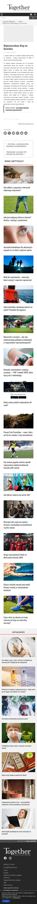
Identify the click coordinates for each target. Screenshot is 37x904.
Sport (20, 21)
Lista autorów (31, 841)
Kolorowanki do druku (11, 888)
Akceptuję (6, 901)
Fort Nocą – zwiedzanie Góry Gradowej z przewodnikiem (17, 145)
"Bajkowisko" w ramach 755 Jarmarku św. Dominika (16, 153)
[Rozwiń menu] (1, 14)
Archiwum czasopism (11, 890)
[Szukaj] (33, 17)
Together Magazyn (9, 21)
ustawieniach (16, 898)
